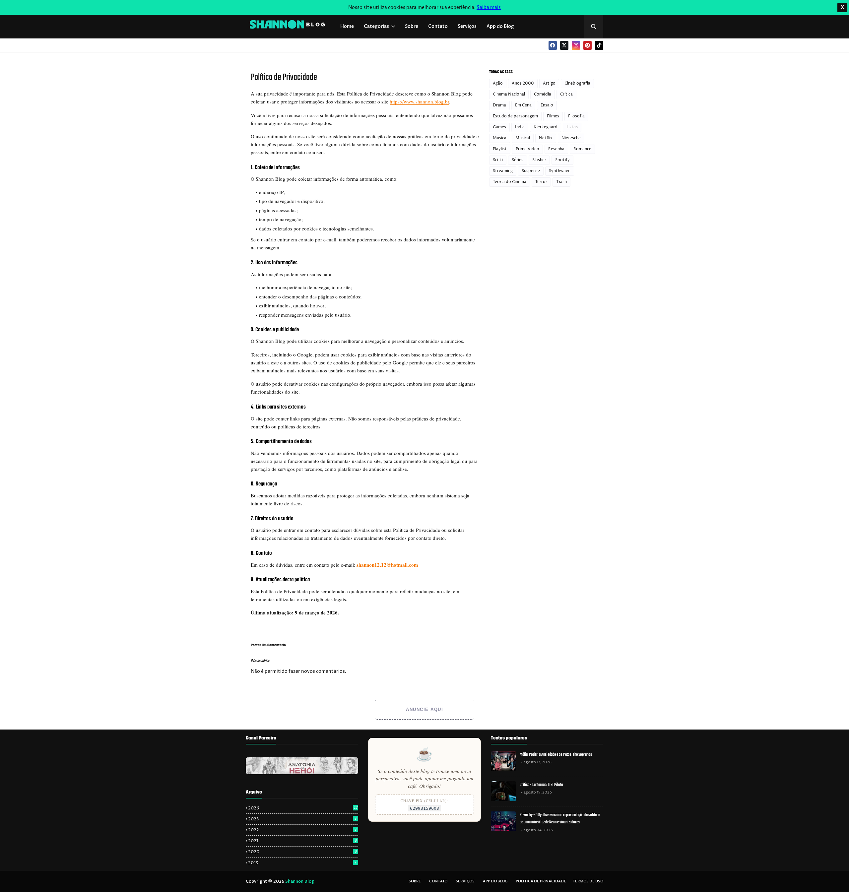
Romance (582, 149)
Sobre (415, 881)
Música (499, 138)
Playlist (500, 149)
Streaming (503, 171)
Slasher (539, 160)
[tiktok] (599, 45)
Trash (561, 182)
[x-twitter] (564, 45)
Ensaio (547, 105)
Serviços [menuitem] (467, 26)
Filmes (553, 116)
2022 (302, 830)
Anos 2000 (523, 83)
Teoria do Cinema (509, 182)
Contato (438, 881)
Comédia (542, 94)
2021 (302, 841)
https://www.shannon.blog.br (419, 101)
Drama (499, 105)
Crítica (566, 94)
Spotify (562, 160)
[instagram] (576, 45)
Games (499, 127)
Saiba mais (489, 7)
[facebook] (553, 45)
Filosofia (576, 116)
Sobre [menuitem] (411, 26)
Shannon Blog (299, 881)
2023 (302, 819)
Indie (520, 127)
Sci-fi (498, 160)
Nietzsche (571, 138)
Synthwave (559, 171)
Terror (541, 182)
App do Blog (495, 881)
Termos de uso (588, 881)
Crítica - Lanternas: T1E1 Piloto (541, 784)
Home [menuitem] (347, 26)
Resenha (556, 149)
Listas (572, 127)
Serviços (465, 881)
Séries (517, 160)
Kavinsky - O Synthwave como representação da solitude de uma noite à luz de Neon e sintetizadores (560, 818)
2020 (302, 852)
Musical (522, 138)
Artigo (549, 83)
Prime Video (527, 149)
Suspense (531, 171)
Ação (498, 83)
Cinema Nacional (509, 94)
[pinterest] (587, 45)
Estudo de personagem (515, 116)
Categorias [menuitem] (376, 26)
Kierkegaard (545, 127)
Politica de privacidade (541, 881)
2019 (302, 863)
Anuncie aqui (424, 709)
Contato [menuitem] (438, 26)
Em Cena (523, 105)
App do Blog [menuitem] (500, 26)
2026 (303, 808)
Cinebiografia (577, 83)
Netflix (546, 138)
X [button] (842, 7)
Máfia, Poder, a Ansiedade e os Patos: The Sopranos (556, 754)
